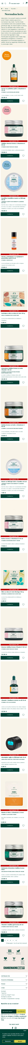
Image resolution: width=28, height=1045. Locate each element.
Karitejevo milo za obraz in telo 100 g (13, 313)
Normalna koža (6, 10)
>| (16, 940)
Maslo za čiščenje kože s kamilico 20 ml (14, 481)
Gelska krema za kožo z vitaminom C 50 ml (13, 425)
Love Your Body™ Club (8, 995)
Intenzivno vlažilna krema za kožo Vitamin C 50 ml (12, 369)
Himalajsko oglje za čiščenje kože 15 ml (13, 757)
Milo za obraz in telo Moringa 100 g (12, 592)
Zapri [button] (24, 1030)
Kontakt (3, 991)
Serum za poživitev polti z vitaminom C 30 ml (13, 89)
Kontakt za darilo (6, 996)
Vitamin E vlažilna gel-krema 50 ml (12, 924)
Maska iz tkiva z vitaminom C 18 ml (12, 812)
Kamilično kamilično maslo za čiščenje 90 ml (13, 198)
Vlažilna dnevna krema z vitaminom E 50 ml (13, 144)
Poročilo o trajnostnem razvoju (10, 998)
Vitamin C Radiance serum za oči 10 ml (13, 700)
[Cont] (23, 3)
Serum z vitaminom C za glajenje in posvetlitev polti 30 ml (12, 257)
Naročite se (21, 1011)
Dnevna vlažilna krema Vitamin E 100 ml (14, 647)
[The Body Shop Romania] (14, 3)
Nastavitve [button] (8, 1041)
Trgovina (3, 993)
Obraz (6, 8)
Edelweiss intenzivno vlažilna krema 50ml (12, 868)
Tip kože (13, 8)
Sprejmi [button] (20, 1041)
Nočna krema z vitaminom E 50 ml (12, 538)
